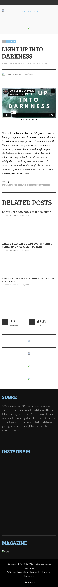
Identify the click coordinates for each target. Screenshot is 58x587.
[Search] (5, 2)
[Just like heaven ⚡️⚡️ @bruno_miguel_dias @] (29, 510)
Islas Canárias (38, 185)
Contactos (29, 576)
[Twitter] (37, 2)
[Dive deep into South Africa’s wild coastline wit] (29, 520)
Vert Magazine (12, 215)
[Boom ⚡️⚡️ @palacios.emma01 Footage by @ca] (29, 478)
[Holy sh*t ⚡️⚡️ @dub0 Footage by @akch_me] (29, 461)
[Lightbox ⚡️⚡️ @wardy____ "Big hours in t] (29, 506)
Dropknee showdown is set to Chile (26, 212)
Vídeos (11, 41)
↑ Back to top (29, 582)
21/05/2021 (28, 74)
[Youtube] (47, 2)
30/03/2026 (24, 250)
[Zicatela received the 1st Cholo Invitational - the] (29, 485)
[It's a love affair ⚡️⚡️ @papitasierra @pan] (29, 464)
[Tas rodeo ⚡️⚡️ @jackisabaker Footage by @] (29, 517)
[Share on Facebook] (40, 74)
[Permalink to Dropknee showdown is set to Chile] (29, 233)
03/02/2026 (24, 285)
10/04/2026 (24, 215)
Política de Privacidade (17, 572)
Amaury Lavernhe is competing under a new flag (28, 280)
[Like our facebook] (32, 322)
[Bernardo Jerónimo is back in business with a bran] (29, 475)
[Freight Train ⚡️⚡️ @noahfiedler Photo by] (29, 499)
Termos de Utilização (40, 572)
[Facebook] (27, 2)
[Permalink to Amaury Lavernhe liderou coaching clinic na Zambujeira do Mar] (29, 268)
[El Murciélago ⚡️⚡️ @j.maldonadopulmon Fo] (29, 489)
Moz (48, 185)
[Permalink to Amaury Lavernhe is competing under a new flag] (29, 303)
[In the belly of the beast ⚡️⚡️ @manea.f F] (29, 496)
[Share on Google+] (49, 74)
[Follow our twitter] (5, 322)
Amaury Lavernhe (10, 185)
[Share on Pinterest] (54, 74)
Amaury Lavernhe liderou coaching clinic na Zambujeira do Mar (27, 245)
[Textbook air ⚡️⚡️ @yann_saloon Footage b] (29, 471)
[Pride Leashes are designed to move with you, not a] (29, 524)
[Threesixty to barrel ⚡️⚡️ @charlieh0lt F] (29, 527)
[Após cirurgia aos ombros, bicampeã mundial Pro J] (29, 482)
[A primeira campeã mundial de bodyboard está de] (29, 468)
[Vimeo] (42, 2)
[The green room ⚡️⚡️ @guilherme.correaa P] (29, 492)
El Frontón (25, 185)
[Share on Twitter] (45, 74)
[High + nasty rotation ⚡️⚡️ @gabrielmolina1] (29, 503)
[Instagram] (32, 2)
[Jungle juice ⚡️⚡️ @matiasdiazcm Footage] (29, 513)
